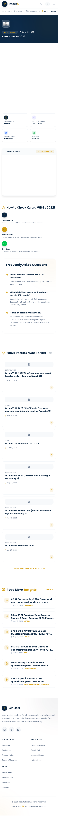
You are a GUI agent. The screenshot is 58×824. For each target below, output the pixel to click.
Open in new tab (46, 151)
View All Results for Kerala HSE (28, 568)
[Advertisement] (29, 76)
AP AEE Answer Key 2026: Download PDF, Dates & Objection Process (31, 601)
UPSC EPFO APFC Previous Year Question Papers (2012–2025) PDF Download (30, 634)
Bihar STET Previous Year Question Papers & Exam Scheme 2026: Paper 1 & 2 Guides (32, 618)
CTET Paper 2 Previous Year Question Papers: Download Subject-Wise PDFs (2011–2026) (29, 681)
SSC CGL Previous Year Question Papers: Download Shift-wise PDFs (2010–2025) (31, 649)
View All (51, 590)
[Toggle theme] (47, 4)
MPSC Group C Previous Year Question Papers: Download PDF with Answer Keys (29, 665)
